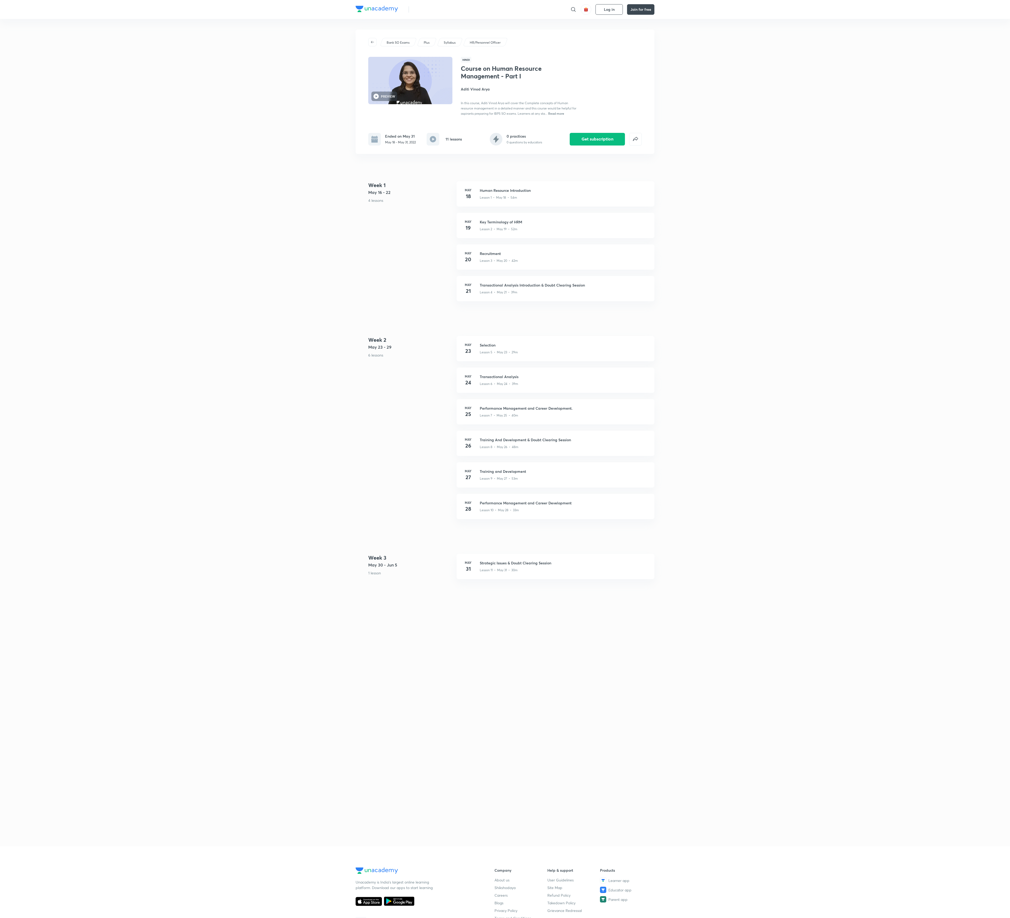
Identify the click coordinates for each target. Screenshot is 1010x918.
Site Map (554, 887)
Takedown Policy (561, 902)
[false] (635, 139)
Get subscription (597, 139)
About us (501, 879)
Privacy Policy (505, 910)
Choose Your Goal (436, 9)
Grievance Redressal (564, 910)
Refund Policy (558, 895)
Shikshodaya (505, 887)
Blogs (498, 902)
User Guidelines (560, 879)
